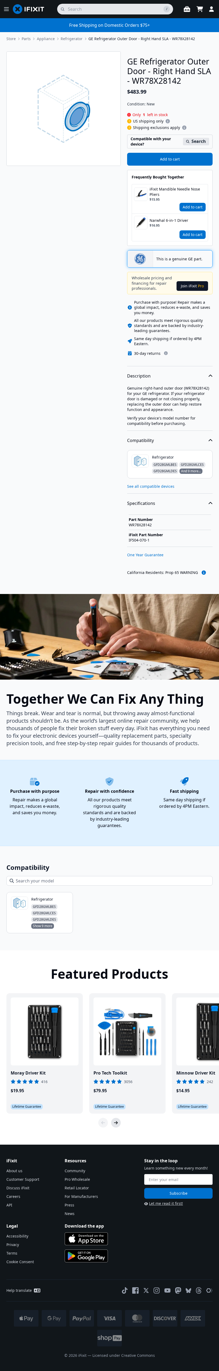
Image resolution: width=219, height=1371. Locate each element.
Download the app (84, 1226)
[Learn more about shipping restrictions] (168, 121)
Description (139, 376)
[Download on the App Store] (86, 1238)
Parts (26, 38)
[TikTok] (125, 1290)
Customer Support (22, 1179)
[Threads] (198, 1290)
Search (198, 141)
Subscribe (178, 1193)
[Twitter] (146, 1290)
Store (11, 38)
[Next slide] (116, 1123)
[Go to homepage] (31, 9)
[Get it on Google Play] (86, 1256)
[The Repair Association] (209, 1290)
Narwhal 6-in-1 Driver (169, 220)
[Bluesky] (188, 1290)
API (9, 1205)
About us (14, 1170)
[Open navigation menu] (6, 9)
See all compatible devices (150, 486)
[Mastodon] (178, 1290)
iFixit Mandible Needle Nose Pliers (175, 191)
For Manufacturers (81, 1196)
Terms (11, 1253)
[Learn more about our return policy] (166, 353)
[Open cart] (199, 9)
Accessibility (17, 1236)
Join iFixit (192, 285)
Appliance (46, 38)
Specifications (141, 503)
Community (75, 1170)
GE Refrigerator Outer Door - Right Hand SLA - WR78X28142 (141, 38)
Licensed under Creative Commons (123, 1355)
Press (69, 1205)
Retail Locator (77, 1187)
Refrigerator (72, 38)
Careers (13, 1196)
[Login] (211, 9)
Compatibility (140, 440)
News (70, 1213)
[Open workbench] (187, 9)
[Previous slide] (103, 1123)
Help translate (19, 1290)
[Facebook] (135, 1290)
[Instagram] (157, 1290)
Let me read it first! (166, 1203)
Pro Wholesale (77, 1179)
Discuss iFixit (17, 1187)
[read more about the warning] (204, 572)
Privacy (12, 1244)
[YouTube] (167, 1290)
